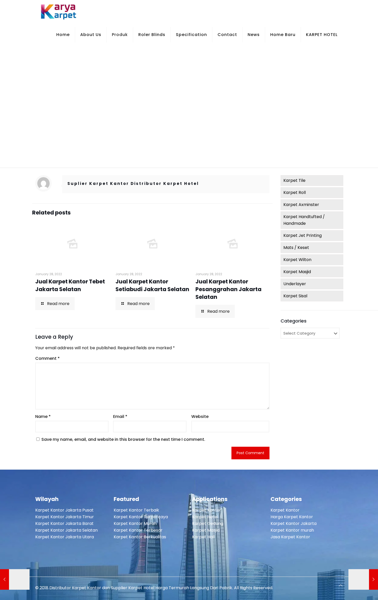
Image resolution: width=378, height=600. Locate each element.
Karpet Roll (294, 192)
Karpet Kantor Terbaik (136, 510)
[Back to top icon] (341, 585)
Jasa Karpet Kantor (290, 537)
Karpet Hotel (205, 517)
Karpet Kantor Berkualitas (140, 537)
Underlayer (294, 284)
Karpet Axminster (301, 205)
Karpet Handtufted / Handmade (304, 220)
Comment (47, 358)
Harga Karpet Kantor (292, 517)
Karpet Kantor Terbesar (138, 530)
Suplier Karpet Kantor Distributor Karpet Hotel (133, 183)
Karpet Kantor (206, 510)
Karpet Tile (294, 180)
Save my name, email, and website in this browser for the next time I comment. (123, 439)
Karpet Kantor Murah (135, 523)
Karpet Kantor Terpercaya (141, 517)
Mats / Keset (296, 247)
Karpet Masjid (297, 272)
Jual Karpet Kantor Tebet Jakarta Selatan (70, 285)
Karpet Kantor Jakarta (294, 523)
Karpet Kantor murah (292, 530)
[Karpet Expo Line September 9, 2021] (363, 579)
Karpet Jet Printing (302, 235)
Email (120, 416)
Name (43, 416)
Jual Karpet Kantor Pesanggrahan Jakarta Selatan (228, 289)
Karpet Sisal (295, 296)
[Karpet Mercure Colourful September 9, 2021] (15, 579)
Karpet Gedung (207, 523)
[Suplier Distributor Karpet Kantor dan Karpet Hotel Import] (58, 11)
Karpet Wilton (297, 260)
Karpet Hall (203, 537)
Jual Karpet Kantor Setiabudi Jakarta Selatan (152, 285)
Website (200, 416)
